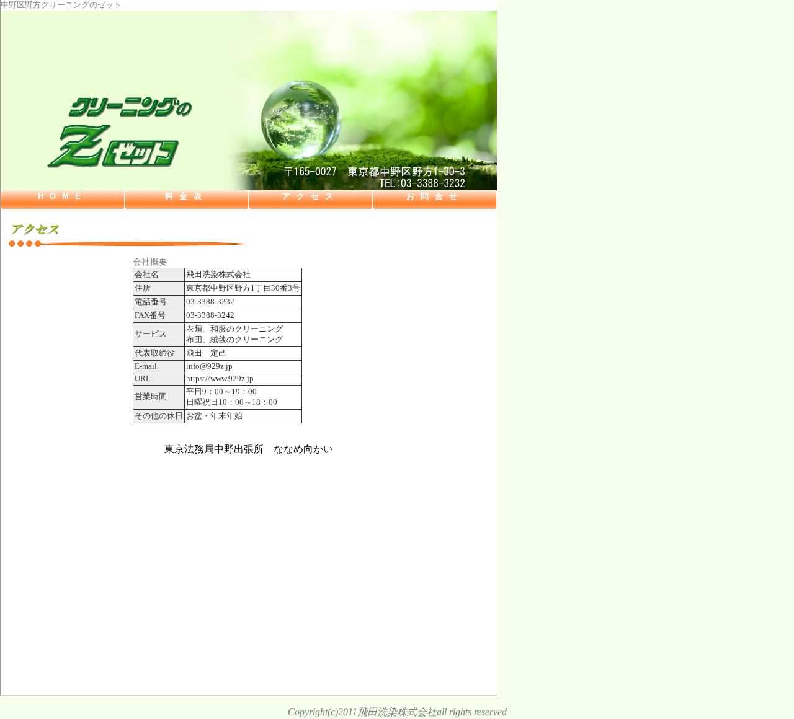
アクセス (310, 196)
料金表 (186, 196)
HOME (62, 196)
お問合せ (434, 196)
